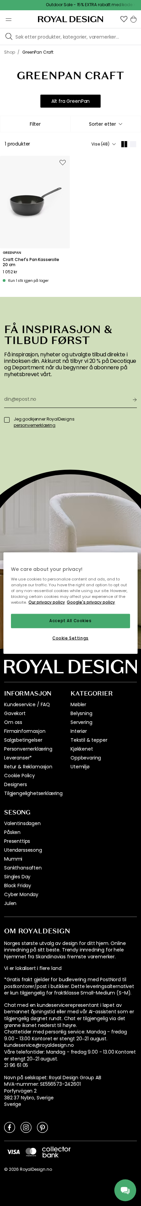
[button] (123, 19)
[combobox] (105, 124)
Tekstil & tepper (88, 740)
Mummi (13, 858)
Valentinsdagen (22, 823)
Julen (10, 903)
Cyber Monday (21, 894)
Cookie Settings (70, 638)
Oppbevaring (85, 757)
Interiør (78, 731)
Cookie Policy (19, 775)
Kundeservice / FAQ (27, 704)
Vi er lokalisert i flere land (32, 968)
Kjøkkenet (81, 748)
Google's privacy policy (91, 602)
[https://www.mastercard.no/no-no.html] (31, 1152)
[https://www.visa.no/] (13, 1151)
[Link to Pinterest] (42, 1127)
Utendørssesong (23, 850)
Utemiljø (80, 766)
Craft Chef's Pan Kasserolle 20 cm (31, 262)
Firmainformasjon (24, 731)
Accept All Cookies (70, 620)
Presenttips (17, 841)
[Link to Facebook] (9, 1127)
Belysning (81, 713)
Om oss (13, 722)
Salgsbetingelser (23, 740)
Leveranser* (18, 757)
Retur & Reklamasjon (28, 766)
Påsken (12, 832)
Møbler (78, 704)
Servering (81, 722)
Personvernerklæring (28, 748)
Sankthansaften (23, 867)
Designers (15, 784)
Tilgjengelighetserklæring (33, 793)
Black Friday (17, 885)
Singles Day (17, 876)
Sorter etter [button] (102, 124)
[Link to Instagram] (26, 1127)
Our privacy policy (46, 602)
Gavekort (15, 713)
